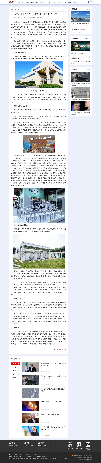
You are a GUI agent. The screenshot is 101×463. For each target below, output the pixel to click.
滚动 (15, 9)
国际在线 (12, 2)
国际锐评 (32, 2)
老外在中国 (48, 2)
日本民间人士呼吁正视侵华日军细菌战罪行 (80, 99)
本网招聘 (16, 445)
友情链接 (45, 445)
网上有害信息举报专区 (42, 448)
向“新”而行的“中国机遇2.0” (77, 32)
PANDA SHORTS (83, 2)
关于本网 (11, 445)
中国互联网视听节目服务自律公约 (15, 458)
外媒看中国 (53, 2)
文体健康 (70, 2)
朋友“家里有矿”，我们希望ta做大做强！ (79, 53)
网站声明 (40, 445)
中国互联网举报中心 (14, 454)
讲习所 (23, 2)
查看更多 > (87, 9)
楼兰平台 (76, 2)
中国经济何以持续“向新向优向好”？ (79, 29)
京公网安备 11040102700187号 (61, 458)
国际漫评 (28, 2)
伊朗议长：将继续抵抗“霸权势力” (51, 414)
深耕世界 (64, 2)
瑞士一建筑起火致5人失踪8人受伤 (51, 401)
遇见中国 (58, 2)
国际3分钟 (37, 2)
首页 (12, 9)
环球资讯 (25, 445)
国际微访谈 (42, 2)
